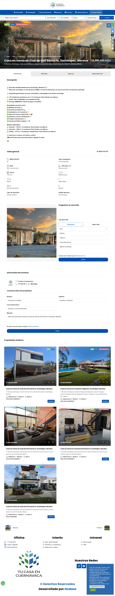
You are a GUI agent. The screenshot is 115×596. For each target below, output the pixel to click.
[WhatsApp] (112, 24)
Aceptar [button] (93, 590)
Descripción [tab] (17, 73)
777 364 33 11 (22, 284)
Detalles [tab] (71, 73)
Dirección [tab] (44, 73)
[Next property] (107, 527)
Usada (42, 409)
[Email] (112, 45)
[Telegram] (112, 38)
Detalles (51, 401)
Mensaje (9, 313)
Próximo (99, 528)
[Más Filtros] (101, 18)
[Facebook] (84, 566)
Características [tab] (97, 73)
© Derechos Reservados (57, 584)
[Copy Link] (112, 41)
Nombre (9, 296)
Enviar (57, 331)
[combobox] (52, 18)
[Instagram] (79, 566)
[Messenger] (112, 31)
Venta (48, 349)
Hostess (70, 589)
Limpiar (107, 18)
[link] (30, 366)
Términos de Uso (80, 255)
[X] (112, 35)
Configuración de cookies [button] (97, 586)
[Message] (112, 48)
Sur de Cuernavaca (104, 349)
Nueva (52, 349)
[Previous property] (8, 527)
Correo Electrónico (13, 305)
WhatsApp (34, 284)
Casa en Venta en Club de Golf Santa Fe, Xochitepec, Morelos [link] (29, 389)
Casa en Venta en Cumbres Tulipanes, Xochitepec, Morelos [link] (82, 389)
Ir (112, 18)
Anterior (15, 528)
